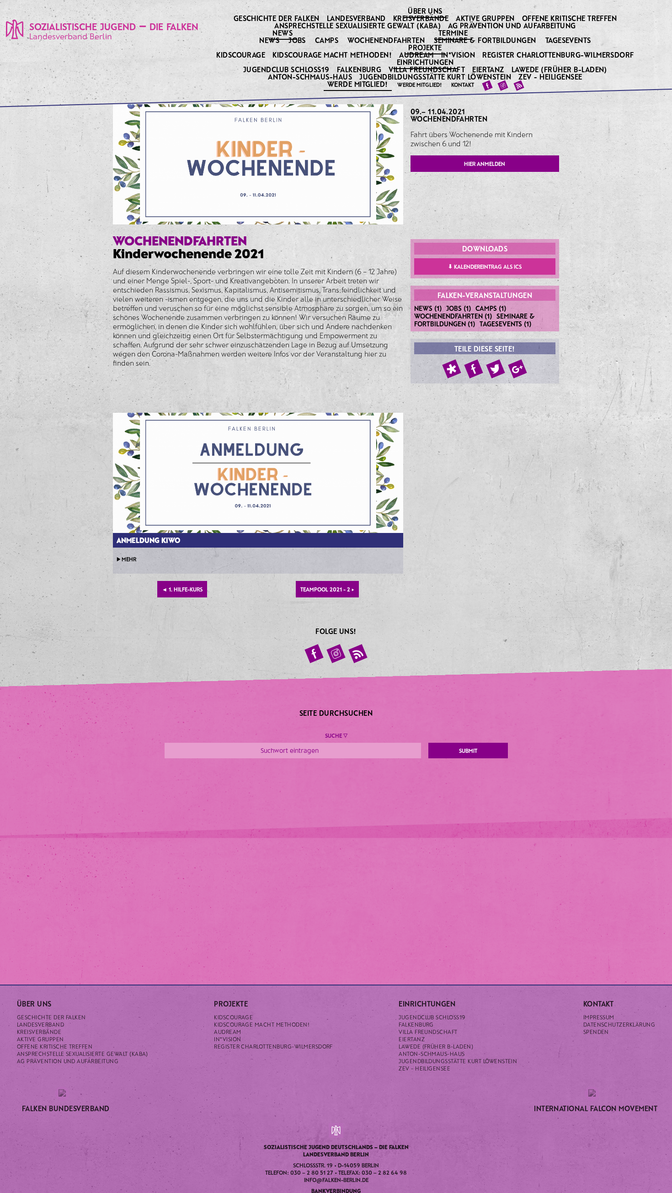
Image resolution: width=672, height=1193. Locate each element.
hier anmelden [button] (484, 163)
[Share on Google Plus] (517, 369)
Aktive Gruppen (486, 18)
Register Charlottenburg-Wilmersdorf (558, 54)
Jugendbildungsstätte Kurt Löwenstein (436, 76)
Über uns (426, 10)
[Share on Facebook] (474, 369)
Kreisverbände (421, 18)
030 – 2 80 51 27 (311, 1172)
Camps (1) (491, 308)
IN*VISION (459, 54)
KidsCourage (241, 54)
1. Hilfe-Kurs (182, 589)
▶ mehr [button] (126, 559)
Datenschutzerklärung (619, 1024)
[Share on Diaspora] (452, 369)
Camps (326, 40)
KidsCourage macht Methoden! (332, 54)
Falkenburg (360, 69)
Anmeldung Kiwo (148, 540)
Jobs (297, 40)
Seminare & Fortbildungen (485, 40)
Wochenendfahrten (386, 40)
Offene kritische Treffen (570, 18)
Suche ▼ (336, 735)
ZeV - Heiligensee (551, 76)
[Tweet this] (496, 369)
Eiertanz (489, 69)
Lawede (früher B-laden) (560, 69)
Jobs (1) (458, 308)
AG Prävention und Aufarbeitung (512, 25)
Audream (417, 54)
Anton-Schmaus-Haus (310, 76)
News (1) (428, 308)
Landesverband (357, 18)
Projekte (425, 47)
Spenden (596, 1031)
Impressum (598, 1017)
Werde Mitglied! (358, 83)
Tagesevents (568, 40)
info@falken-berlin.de (336, 1180)
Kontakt (462, 84)
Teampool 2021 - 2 (327, 589)
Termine (453, 32)
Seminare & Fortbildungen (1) (474, 320)
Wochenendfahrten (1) (453, 316)
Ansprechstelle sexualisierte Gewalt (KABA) (358, 25)
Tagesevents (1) (506, 324)
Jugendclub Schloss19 (287, 69)
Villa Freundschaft (427, 69)
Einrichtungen (426, 61)
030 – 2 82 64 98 (384, 1172)
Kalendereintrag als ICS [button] (485, 266)
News (283, 32)
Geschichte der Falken (277, 18)
